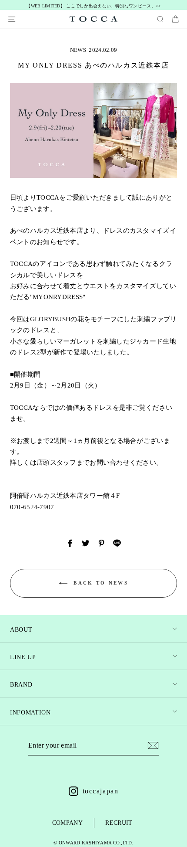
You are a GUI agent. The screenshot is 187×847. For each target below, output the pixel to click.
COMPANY (67, 823)
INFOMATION (30, 712)
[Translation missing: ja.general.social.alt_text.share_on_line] (117, 543)
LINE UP (23, 657)
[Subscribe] (153, 745)
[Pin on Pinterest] (101, 543)
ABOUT (21, 629)
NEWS (78, 50)
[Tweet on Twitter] (86, 543)
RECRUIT (118, 823)
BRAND (21, 684)
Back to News (99, 582)
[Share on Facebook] (70, 543)
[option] (93, 6)
